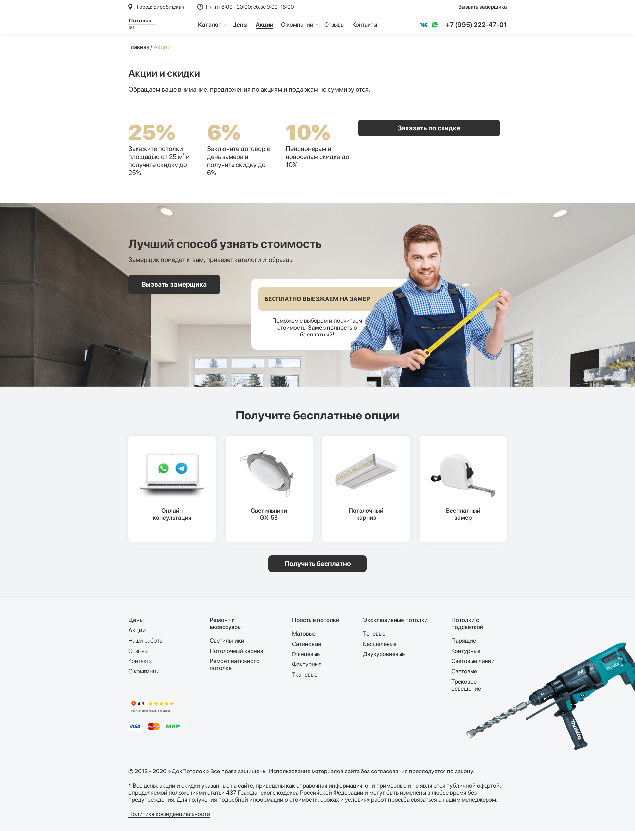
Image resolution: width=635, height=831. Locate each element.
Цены (240, 24)
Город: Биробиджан (160, 7)
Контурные (465, 650)
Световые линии (473, 660)
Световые (464, 671)
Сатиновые (306, 643)
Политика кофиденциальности (169, 814)
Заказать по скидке (429, 128)
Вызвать (174, 284)
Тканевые (304, 674)
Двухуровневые (384, 654)
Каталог (210, 24)
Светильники (227, 640)
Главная (138, 46)
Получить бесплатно (317, 564)
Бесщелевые (379, 643)
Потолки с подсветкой (467, 623)
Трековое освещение (466, 685)
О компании (144, 671)
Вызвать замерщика (482, 7)
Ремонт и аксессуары (226, 623)
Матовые (304, 633)
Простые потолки (315, 619)
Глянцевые (306, 654)
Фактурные (306, 664)
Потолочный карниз (236, 650)
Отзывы (334, 24)
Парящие (463, 640)
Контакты (364, 24)
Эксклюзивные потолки (395, 619)
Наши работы (145, 640)
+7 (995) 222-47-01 (476, 25)
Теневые (374, 633)
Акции (264, 24)
